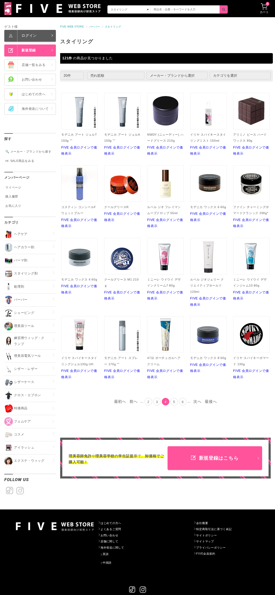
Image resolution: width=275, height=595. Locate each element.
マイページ (13, 187)
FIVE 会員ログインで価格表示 (79, 144)
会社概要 (202, 523)
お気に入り (13, 205)
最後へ (211, 401)
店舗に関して (109, 541)
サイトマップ (205, 541)
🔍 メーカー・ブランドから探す (28, 151)
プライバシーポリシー (211, 547)
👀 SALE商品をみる (19, 161)
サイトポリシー (206, 535)
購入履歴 (11, 196)
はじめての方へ (111, 523)
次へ (197, 401)
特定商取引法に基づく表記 (214, 529)
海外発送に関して (112, 547)
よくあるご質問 (111, 529)
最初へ (120, 401)
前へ (134, 401)
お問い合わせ (109, 535)
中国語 (107, 562)
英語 (106, 554)
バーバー (94, 26)
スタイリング (113, 26)
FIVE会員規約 (205, 553)
